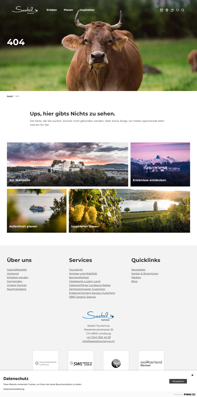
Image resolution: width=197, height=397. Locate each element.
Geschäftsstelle (17, 269)
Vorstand (13, 273)
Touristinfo (76, 269)
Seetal (10, 96)
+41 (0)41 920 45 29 (98, 337)
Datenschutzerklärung (13, 389)
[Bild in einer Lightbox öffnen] (98, 316)
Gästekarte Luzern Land (84, 281)
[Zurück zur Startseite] (25, 10)
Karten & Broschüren (144, 273)
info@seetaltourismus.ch (98, 341)
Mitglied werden (17, 277)
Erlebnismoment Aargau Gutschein (92, 293)
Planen (68, 10)
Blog (134, 281)
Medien (136, 277)
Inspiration (87, 10)
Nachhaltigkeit (16, 289)
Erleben (52, 10)
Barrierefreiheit (79, 277)
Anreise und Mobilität (83, 273)
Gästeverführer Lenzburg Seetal (89, 285)
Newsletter (138, 269)
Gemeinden (14, 281)
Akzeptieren (178, 381)
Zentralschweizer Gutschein (87, 289)
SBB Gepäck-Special (82, 297)
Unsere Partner (17, 285)
